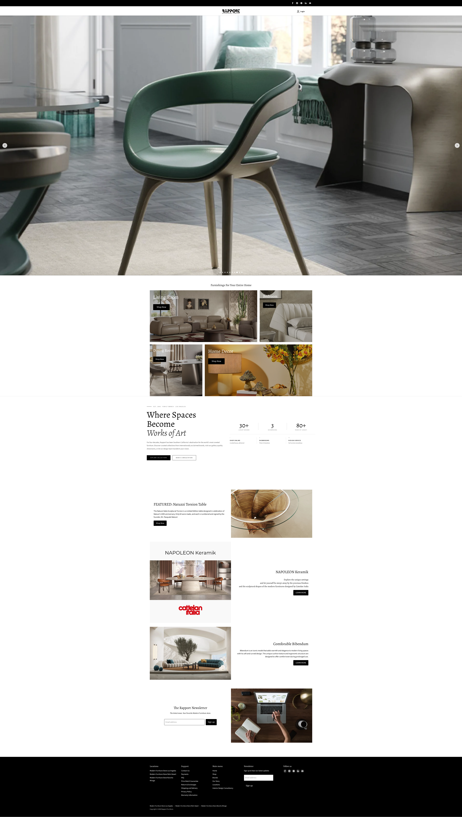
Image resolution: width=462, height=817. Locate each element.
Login (302, 11)
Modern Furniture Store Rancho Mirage (214, 806)
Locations (216, 784)
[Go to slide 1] (220, 272)
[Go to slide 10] (241, 272)
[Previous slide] (4, 145)
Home (214, 770)
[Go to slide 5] (229, 272)
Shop (214, 774)
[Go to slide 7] (234, 272)
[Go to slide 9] (239, 272)
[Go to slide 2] (222, 272)
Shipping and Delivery (189, 788)
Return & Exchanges (188, 784)
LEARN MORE (301, 592)
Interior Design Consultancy (222, 788)
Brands (215, 777)
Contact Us (185, 770)
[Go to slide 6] (232, 272)
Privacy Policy (186, 791)
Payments (184, 774)
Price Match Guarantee (189, 781)
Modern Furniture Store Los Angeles (163, 770)
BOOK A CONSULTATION (184, 458)
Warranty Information (189, 795)
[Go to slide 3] (225, 272)
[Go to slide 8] (237, 272)
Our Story (216, 781)
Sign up (211, 722)
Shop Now (160, 523)
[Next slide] (457, 145)
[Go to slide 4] (227, 272)
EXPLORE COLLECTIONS (158, 458)
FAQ (182, 777)
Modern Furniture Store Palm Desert (163, 774)
